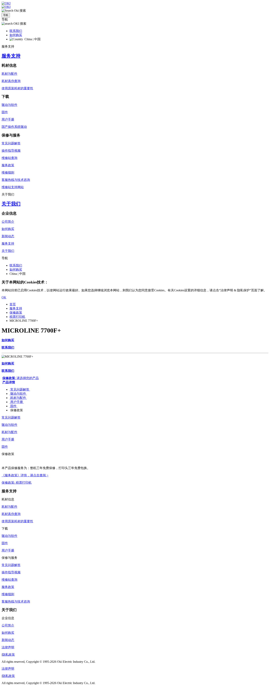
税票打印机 (17, 316)
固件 (5, 112)
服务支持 (11, 55)
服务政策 (8, 165)
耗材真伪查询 (11, 81)
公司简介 (8, 221)
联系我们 (15, 31)
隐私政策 (8, 654)
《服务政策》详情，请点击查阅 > (25, 475)
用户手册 (8, 119)
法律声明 (8, 647)
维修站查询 (9, 158)
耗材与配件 (9, 73)
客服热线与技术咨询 (16, 179)
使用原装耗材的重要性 (17, 88)
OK (4, 297)
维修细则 (8, 172)
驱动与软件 (9, 105)
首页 (12, 304)
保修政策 (15, 312)
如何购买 (15, 35)
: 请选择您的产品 (20, 378)
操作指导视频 (11, 150)
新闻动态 (8, 236)
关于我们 (11, 203)
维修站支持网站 (13, 187)
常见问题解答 (11, 143)
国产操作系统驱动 (14, 126)
